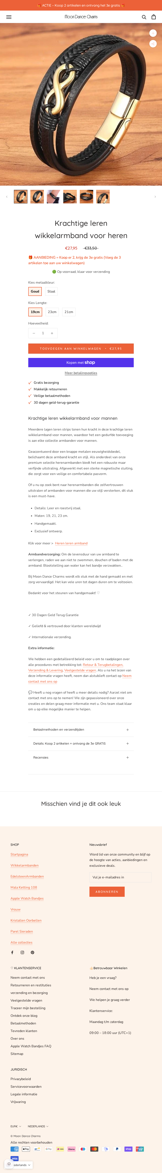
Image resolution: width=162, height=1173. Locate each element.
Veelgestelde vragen (26, 1000)
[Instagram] (22, 952)
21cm (69, 312)
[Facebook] (12, 952)
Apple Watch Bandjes (27, 898)
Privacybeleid (21, 1079)
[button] (18, 1165)
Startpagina (19, 854)
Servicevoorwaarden (26, 1086)
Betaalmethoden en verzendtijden (58, 729)
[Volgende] (155, 197)
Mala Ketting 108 (24, 887)
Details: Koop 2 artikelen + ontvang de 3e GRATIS (69, 743)
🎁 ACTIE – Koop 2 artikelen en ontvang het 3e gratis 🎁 (81, 5)
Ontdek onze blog (24, 1015)
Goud (35, 291)
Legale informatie (24, 1094)
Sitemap (17, 1054)
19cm (35, 312)
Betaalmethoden (23, 1023)
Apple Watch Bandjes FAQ (31, 1046)
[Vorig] (6, 197)
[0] (154, 16)
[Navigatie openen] (8, 17)
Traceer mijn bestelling (28, 1008)
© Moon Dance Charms (25, 1136)
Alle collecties (21, 942)
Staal (51, 291)
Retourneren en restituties (31, 985)
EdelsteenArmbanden (27, 876)
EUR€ (14, 1126)
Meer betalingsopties (81, 373)
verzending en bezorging (29, 993)
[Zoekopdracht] (144, 17)
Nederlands (36, 1126)
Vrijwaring (18, 1102)
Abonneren (107, 892)
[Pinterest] (32, 952)
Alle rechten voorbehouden (31, 1142)
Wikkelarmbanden (25, 865)
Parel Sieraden (22, 931)
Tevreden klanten (24, 1031)
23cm (52, 312)
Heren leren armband (71, 543)
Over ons (17, 1038)
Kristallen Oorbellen (26, 920)
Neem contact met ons (28, 977)
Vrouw (15, 909)
